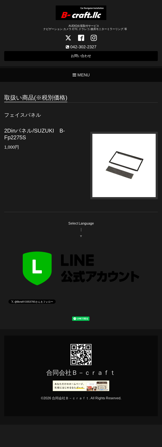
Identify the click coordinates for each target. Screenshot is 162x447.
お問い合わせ (81, 56)
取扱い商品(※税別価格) (35, 98)
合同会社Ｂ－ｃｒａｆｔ (81, 372)
